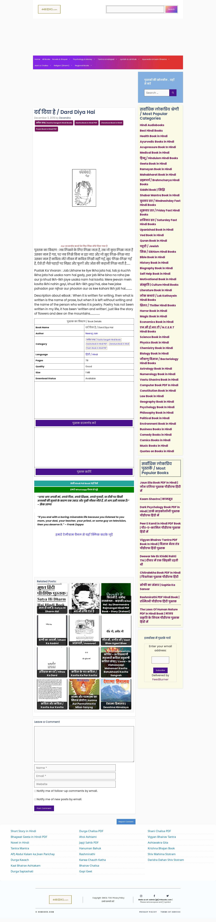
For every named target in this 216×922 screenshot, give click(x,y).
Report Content (126, 821)
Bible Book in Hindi (152, 257)
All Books (46, 59)
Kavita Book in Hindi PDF (86, 123)
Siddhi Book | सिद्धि (152, 190)
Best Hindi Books (151, 131)
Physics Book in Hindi (154, 342)
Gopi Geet (85, 871)
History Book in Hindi (154, 263)
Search (171, 9)
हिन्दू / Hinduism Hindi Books (159, 158)
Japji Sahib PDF (88, 842)
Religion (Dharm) (61, 65)
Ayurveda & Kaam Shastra (154, 59)
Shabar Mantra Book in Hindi (160, 195)
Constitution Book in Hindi (158, 391)
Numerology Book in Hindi (157, 374)
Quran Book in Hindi (153, 241)
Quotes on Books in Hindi (157, 451)
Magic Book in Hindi (153, 316)
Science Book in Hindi (154, 337)
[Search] (172, 92)
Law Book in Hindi (152, 396)
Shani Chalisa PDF (159, 831)
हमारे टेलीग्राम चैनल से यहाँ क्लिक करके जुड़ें (84, 535)
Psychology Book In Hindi (157, 407)
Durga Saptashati (22, 871)
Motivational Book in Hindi (158, 279)
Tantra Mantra (20, 848)
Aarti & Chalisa (41, 65)
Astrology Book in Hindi (156, 369)
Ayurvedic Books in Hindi (157, 142)
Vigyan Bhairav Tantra (162, 837)
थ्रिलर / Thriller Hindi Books (158, 305)
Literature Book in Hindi (111, 123)
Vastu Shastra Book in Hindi (159, 380)
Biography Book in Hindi (156, 268)
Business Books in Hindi (156, 429)
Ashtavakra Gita (158, 842)
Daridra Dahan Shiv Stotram (166, 860)
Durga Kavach (20, 860)
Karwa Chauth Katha (92, 860)
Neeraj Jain (92, 333)
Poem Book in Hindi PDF (46, 129)
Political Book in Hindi (155, 418)
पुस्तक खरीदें (84, 471)
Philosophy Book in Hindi (157, 413)
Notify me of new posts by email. (59, 799)
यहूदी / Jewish (149, 246)
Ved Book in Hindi (152, 235)
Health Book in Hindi (154, 136)
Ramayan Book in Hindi (156, 169)
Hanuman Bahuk (90, 848)
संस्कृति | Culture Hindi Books (159, 285)
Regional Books (82, 65)
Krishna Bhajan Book (161, 848)
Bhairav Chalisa (89, 865)
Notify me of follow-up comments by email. (67, 791)
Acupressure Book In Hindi (158, 147)
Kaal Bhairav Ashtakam (25, 865)
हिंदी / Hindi (92, 354)
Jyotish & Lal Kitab (128, 59)
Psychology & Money (82, 59)
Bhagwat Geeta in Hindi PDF (29, 837)
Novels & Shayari (60, 59)
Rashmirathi (87, 854)
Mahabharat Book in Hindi (158, 175)
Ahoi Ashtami (88, 837)
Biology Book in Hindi (154, 353)
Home (37, 59)
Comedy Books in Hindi (156, 435)
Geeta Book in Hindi (153, 164)
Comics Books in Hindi (155, 440)
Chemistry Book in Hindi (156, 348)
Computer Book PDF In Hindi (159, 385)
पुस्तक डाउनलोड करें (84, 423)
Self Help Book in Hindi (155, 274)
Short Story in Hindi (23, 831)
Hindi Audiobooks (152, 125)
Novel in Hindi (20, 842)
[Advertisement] (108, 37)
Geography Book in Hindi (157, 402)
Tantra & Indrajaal (106, 59)
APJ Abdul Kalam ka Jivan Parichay (33, 854)
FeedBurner (160, 679)
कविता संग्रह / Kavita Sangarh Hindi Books (54, 123)
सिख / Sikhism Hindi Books (158, 252)
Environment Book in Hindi (158, 424)
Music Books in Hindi (154, 446)
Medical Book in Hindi (154, 153)
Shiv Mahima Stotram (162, 854)
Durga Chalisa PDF (91, 831)
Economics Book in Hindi (157, 322)
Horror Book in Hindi (153, 311)
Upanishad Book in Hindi (156, 230)
